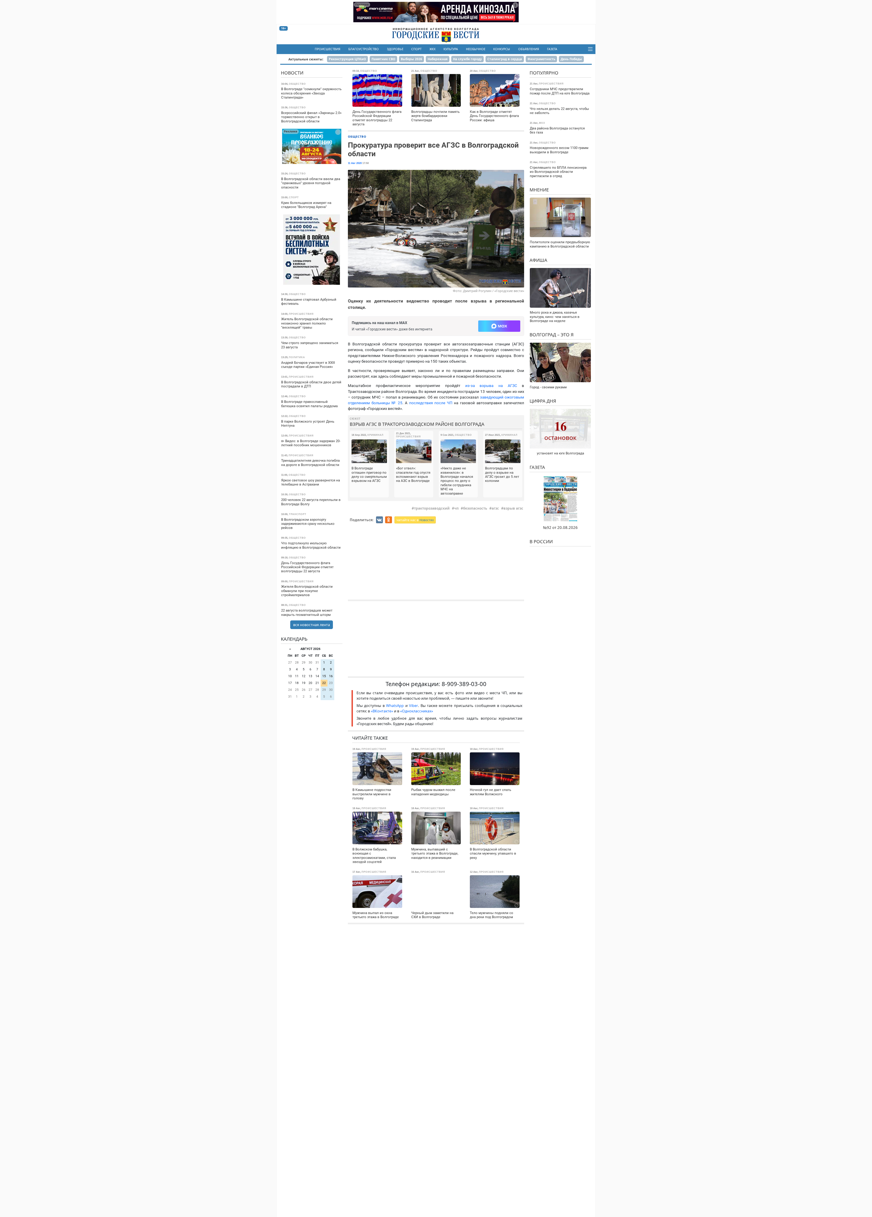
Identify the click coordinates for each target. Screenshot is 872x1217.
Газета (552, 49)
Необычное (475, 49)
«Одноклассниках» (416, 711)
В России (541, 541)
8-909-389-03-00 (464, 684)
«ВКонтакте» (382, 711)
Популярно (544, 73)
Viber (413, 705)
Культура (450, 49)
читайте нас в (415, 520)
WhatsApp (395, 705)
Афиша (538, 260)
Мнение (539, 190)
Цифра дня (543, 401)
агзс (495, 508)
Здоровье (395, 49)
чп (456, 508)
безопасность (475, 508)
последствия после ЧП (431, 403)
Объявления (528, 49)
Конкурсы (501, 49)
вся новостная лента (311, 624)
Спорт (416, 49)
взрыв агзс (513, 508)
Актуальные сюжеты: (305, 59)
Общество (357, 136)
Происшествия (327, 49)
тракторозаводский (432, 508)
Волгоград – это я (552, 335)
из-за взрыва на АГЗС (491, 385)
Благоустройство (363, 49)
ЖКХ (432, 49)
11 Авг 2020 (355, 163)
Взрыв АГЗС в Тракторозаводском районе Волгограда (417, 424)
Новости (292, 73)
